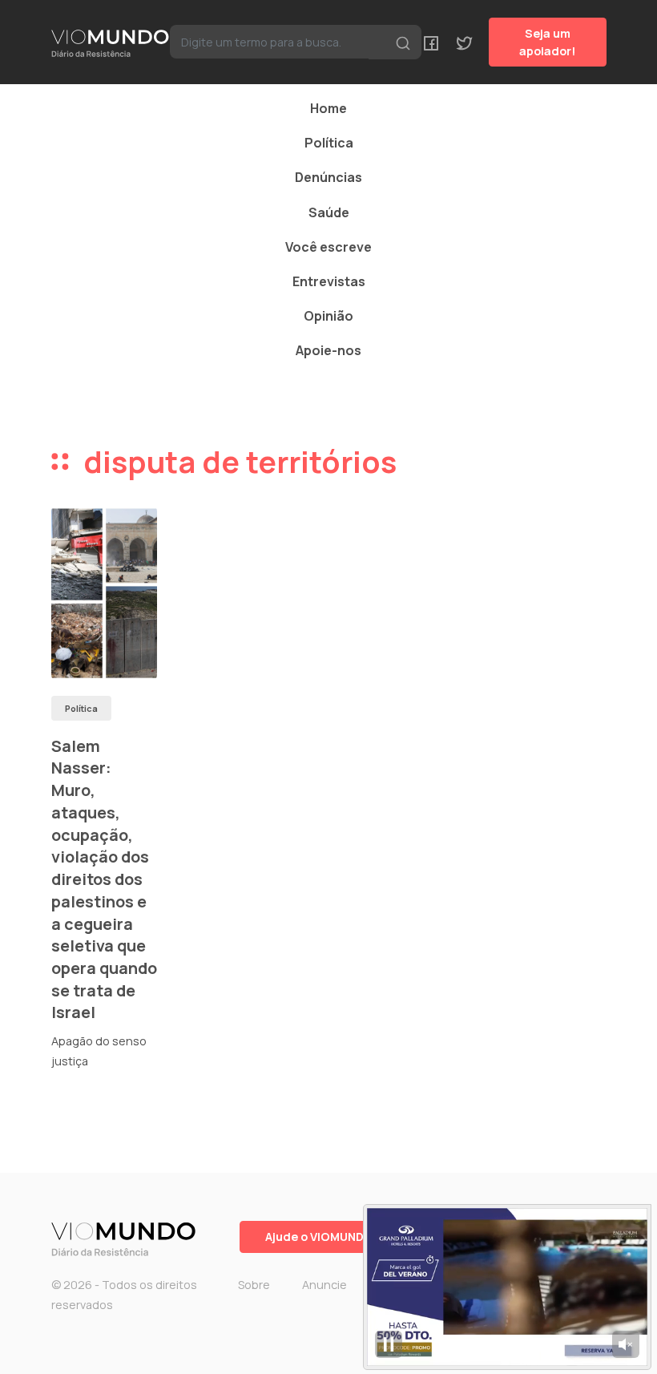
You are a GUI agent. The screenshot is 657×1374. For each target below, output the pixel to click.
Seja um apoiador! (547, 42)
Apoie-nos (328, 350)
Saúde (328, 212)
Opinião (328, 316)
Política (328, 143)
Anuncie (324, 1284)
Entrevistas (328, 281)
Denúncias (328, 177)
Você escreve (328, 247)
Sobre (254, 1284)
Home (328, 108)
